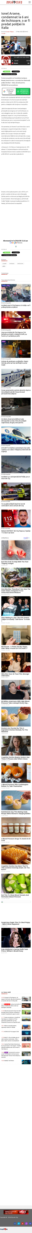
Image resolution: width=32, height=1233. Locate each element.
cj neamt (4, 263)
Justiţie (3, 33)
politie (3, 266)
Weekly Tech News (7, 1060)
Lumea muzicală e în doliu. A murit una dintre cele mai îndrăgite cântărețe (11, 1005)
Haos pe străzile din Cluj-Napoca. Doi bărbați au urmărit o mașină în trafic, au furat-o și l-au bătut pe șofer (14, 334)
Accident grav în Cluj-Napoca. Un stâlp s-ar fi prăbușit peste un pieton (15, 306)
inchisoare (11, 263)
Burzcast (14, 1227)
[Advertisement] (16, 173)
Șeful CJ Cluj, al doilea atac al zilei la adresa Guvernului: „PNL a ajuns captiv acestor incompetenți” (10, 1039)
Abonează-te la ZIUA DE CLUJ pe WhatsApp (24, 91)
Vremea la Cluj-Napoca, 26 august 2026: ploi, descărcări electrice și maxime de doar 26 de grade (11, 999)
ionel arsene (20, 263)
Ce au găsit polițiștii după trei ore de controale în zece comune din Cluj (13, 504)
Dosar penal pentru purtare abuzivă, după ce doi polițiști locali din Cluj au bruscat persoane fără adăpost (16, 392)
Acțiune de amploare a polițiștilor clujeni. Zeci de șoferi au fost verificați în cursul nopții (14, 363)
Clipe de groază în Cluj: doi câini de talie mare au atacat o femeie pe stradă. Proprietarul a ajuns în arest (11, 1012)
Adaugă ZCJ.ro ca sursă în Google (10, 91)
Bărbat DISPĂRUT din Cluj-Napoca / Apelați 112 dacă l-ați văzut (15, 532)
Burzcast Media (22, 1227)
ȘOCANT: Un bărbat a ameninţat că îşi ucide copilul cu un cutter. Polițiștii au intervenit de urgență (16, 449)
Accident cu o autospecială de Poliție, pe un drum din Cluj (15, 477)
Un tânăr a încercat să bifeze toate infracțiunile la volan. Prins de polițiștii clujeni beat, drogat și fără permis (13, 420)
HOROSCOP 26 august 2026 (10, 1031)
